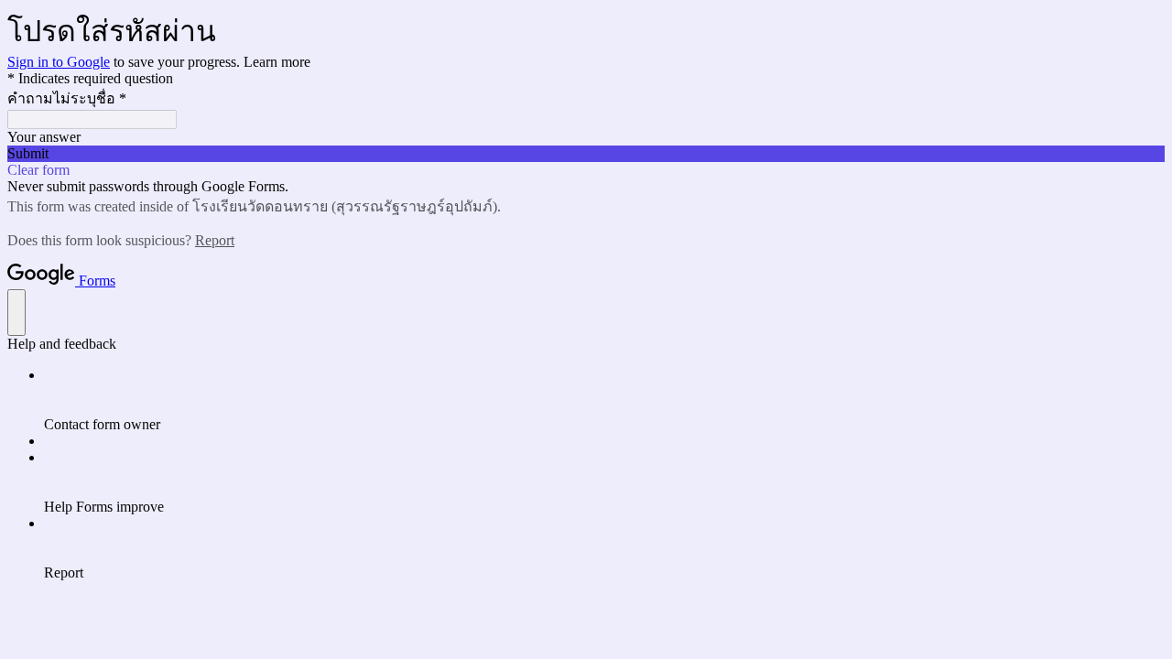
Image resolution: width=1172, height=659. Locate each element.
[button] (586, 154)
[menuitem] (604, 400)
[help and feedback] (16, 312)
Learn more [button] (277, 62)
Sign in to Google (58, 62)
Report (214, 240)
